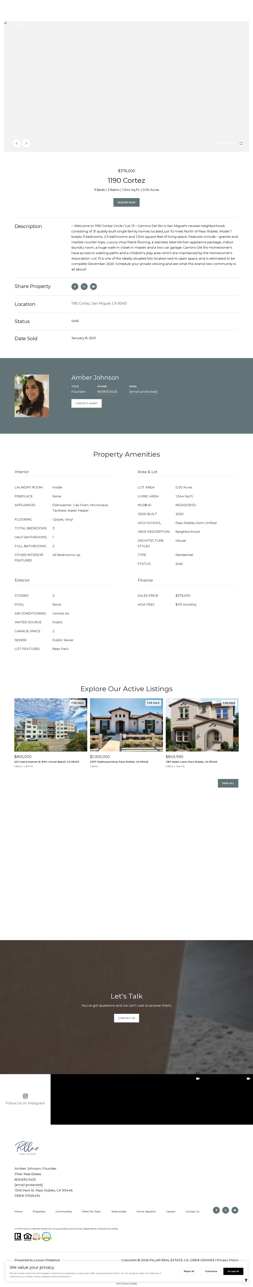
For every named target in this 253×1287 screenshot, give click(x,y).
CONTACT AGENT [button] (87, 403)
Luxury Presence (47, 1260)
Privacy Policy (227, 1260)
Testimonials (118, 1211)
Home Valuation (146, 1211)
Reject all (189, 1271)
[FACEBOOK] (216, 1210)
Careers (170, 1211)
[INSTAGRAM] (225, 1210)
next (26, 143)
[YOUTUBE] (234, 1210)
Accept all (233, 1271)
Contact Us (192, 1211)
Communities (64, 1211)
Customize (211, 1271)
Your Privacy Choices (126, 1283)
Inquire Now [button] (126, 202)
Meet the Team (91, 1211)
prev (17, 143)
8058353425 (107, 392)
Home (18, 1211)
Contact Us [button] (126, 1018)
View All (228, 783)
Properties (39, 1211)
